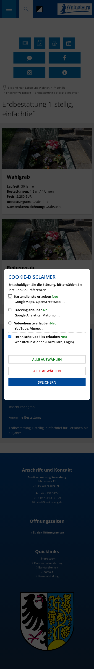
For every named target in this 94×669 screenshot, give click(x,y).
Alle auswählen (47, 359)
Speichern (47, 382)
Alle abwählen (47, 371)
